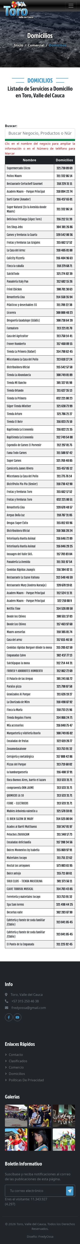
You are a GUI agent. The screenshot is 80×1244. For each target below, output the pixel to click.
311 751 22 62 (64, 858)
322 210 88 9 (64, 601)
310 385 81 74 (64, 632)
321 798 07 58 (64, 686)
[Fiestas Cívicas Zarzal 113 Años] (16, 1139)
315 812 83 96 (64, 523)
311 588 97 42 (64, 453)
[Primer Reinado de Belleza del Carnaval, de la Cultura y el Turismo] (40, 1139)
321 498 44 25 (64, 904)
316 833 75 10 (64, 421)
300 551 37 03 (64, 616)
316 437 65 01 (64, 199)
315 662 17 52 (64, 242)
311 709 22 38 (64, 305)
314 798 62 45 (64, 351)
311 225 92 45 (64, 944)
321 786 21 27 (64, 414)
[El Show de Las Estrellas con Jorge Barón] (40, 1115)
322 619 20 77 (64, 741)
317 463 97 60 (64, 624)
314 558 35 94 (64, 297)
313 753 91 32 (64, 748)
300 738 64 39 (64, 320)
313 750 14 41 (64, 336)
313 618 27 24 (64, 359)
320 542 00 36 (64, 235)
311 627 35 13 (64, 390)
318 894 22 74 (64, 191)
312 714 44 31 (64, 663)
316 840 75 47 (64, 725)
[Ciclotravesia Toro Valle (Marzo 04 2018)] (16, 1115)
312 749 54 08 (64, 437)
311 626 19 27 (64, 694)
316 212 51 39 (64, 219)
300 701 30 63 (64, 289)
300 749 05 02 (64, 733)
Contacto (16, 1054)
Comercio (16, 1067)
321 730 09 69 (64, 168)
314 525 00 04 (64, 819)
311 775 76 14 (64, 476)
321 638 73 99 (64, 406)
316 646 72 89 (64, 538)
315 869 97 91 (64, 850)
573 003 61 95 (64, 865)
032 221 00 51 (64, 499)
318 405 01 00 (64, 250)
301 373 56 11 (64, 881)
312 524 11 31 (64, 593)
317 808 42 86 (64, 756)
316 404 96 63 (64, 258)
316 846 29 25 (64, 546)
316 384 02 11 (64, 569)
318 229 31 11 (64, 183)
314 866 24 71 (64, 717)
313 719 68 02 (64, 764)
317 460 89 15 (64, 344)
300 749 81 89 (64, 375)
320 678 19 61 (64, 585)
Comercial (36, 45)
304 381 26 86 (64, 227)
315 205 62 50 (64, 647)
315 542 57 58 (64, 367)
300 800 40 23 (64, 312)
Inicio (18, 45)
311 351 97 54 (64, 562)
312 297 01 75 (64, 445)
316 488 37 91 (64, 772)
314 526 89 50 (64, 608)
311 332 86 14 (64, 176)
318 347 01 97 (64, 826)
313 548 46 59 (64, 577)
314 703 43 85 (64, 889)
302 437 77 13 (64, 655)
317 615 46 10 (64, 639)
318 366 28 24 (64, 530)
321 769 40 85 (64, 460)
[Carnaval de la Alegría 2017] (64, 1139)
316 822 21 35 (64, 429)
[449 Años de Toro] (64, 1115)
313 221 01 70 (64, 328)
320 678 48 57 (64, 507)
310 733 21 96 (64, 710)
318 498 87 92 (64, 702)
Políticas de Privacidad (26, 1080)
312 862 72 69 (64, 671)
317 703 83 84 (64, 554)
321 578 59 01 (64, 811)
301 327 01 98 (64, 382)
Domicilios (17, 1073)
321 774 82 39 (64, 273)
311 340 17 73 (64, 834)
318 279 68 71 (64, 266)
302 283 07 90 (64, 912)
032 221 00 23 (64, 398)
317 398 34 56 (64, 842)
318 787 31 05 (64, 515)
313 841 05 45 (64, 922)
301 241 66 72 (64, 678)
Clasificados (18, 1061)
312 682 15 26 (64, 281)
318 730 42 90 (64, 484)
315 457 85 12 (64, 468)
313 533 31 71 (64, 780)
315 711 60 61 (64, 873)
